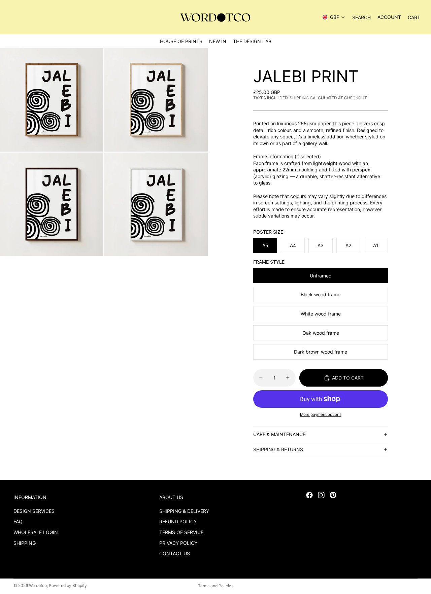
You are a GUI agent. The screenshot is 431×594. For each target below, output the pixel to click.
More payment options (320, 414)
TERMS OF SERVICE (181, 532)
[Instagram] (321, 495)
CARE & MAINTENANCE (279, 434)
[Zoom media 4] (156, 204)
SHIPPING (24, 543)
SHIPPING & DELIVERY (184, 511)
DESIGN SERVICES (34, 511)
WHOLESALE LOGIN (35, 532)
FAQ (18, 522)
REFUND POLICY (178, 522)
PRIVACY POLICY (178, 543)
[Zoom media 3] (51, 204)
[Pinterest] (333, 495)
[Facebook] (309, 495)
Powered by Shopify (68, 585)
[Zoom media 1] (51, 100)
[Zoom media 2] (156, 100)
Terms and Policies (215, 585)
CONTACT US (174, 554)
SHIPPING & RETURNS (278, 449)
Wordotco (38, 585)
